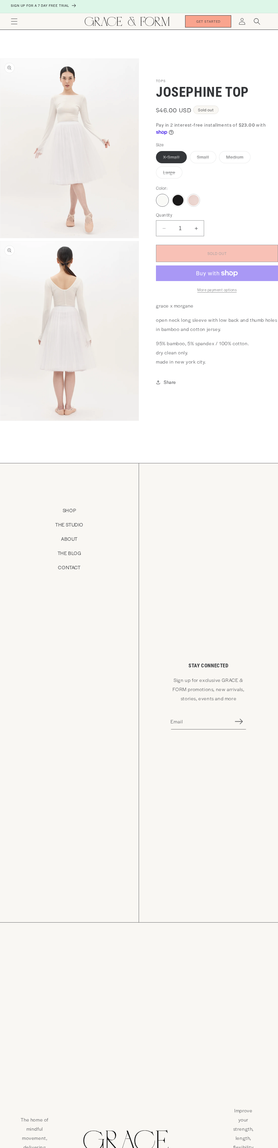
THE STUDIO (69, 524)
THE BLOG (69, 553)
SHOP (69, 510)
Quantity (164, 215)
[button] (14, 21)
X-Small (175, 158)
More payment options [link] (217, 289)
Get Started (208, 21)
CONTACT (69, 567)
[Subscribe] (239, 721)
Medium (238, 158)
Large (172, 174)
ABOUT (69, 538)
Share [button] (170, 382)
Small (206, 158)
